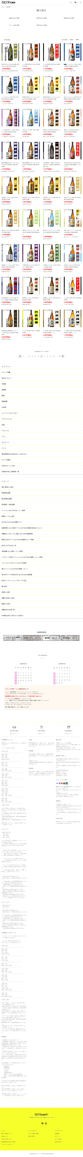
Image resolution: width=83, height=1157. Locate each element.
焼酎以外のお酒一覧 (8, 609)
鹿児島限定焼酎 (7, 499)
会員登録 (57, 1133)
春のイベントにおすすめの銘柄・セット (15, 569)
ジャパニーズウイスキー (10, 413)
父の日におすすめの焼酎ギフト (12, 522)
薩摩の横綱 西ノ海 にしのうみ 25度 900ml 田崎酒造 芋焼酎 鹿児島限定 (30, 164)
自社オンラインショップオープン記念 (14, 580)
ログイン (57, 1136)
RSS (29, 1136)
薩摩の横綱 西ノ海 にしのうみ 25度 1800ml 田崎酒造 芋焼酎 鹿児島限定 (10, 164)
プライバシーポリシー (7, 1144)
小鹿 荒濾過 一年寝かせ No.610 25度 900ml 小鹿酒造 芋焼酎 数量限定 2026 (51, 164)
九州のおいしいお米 (8, 465)
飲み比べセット (7, 378)
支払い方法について (7, 1139)
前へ (20, 356)
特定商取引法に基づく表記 (8, 1142)
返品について (5, 1136)
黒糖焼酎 (4, 401)
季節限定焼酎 (6, 493)
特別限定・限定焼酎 (8, 504)
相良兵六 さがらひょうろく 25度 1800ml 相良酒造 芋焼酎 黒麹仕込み (31, 232)
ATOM (33, 1136)
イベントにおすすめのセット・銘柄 (13, 510)
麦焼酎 (4, 390)
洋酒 (3, 425)
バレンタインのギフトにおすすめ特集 (14, 563)
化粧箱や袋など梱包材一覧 (10, 471)
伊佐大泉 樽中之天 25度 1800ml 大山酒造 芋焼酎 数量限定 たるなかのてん (72, 164)
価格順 (71, 39)
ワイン (4, 436)
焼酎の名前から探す (8, 598)
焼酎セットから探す (8, 516)
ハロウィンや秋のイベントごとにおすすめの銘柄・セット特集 (22, 557)
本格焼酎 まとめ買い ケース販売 (12, 551)
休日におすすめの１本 (9, 545)
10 (53, 356)
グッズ (4, 448)
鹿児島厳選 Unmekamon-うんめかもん (14, 454)
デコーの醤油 (6, 460)
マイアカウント (59, 1130)
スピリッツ (5, 442)
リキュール (5, 430)
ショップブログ (32, 1130)
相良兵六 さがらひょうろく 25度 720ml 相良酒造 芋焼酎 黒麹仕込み (51, 232)
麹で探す (9, 7)
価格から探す (6, 604)
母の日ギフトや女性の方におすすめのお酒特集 (17, 574)
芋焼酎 (4, 384)
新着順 (77, 39)
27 (59, 356)
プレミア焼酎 (6, 372)
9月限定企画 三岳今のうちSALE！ (13, 615)
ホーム (3, 7)
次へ (63, 356)
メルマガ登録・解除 (33, 1133)
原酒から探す (6, 592)
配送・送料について (7, 1133)
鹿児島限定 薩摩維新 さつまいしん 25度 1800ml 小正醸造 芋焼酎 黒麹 (10, 332)
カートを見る (58, 1139)
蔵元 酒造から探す (8, 487)
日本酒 (4, 407)
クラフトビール (7, 419)
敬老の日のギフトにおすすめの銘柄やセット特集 (18, 539)
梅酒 (3, 395)
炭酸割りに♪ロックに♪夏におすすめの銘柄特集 (17, 534)
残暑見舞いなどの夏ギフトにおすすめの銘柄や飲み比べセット (22, 528)
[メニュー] (80, 2)
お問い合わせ (58, 1142)
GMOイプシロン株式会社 (62, 786)
